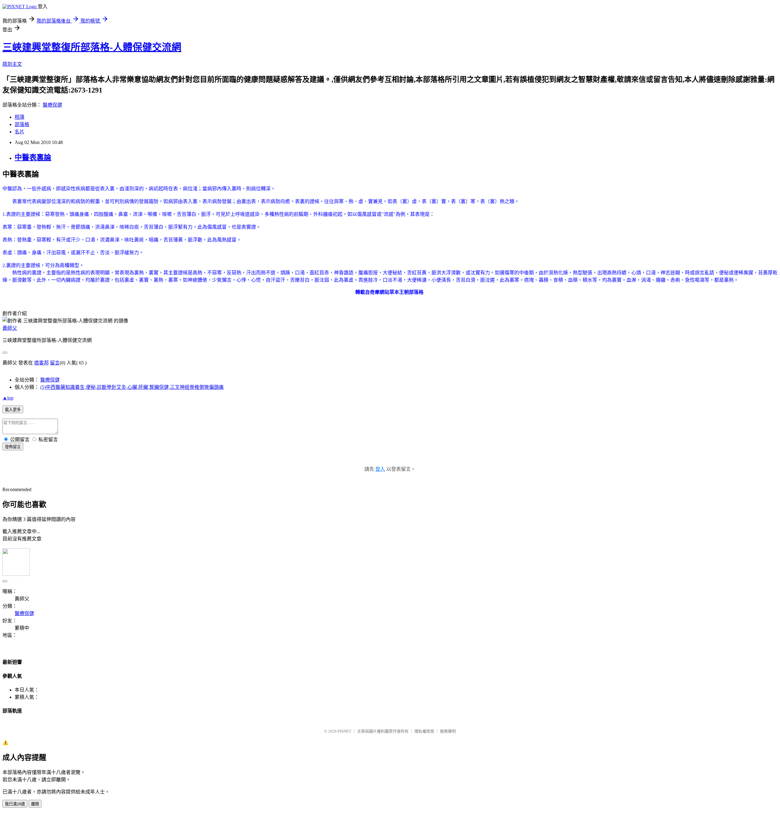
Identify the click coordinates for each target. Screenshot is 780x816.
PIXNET (344, 731)
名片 (19, 131)
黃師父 (9, 328)
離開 (35, 804)
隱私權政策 (424, 731)
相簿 (19, 117)
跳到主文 (12, 64)
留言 (55, 362)
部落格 (22, 124)
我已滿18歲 (15, 804)
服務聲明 (448, 731)
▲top (7, 397)
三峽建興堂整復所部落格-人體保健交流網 (91, 47)
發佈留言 (13, 447)
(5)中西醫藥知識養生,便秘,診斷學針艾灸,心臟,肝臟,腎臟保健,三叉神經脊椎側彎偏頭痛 (132, 387)
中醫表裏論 (33, 157)
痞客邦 (41, 362)
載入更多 (13, 409)
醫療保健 (52, 104)
